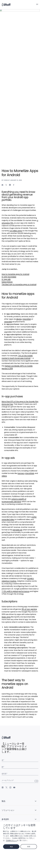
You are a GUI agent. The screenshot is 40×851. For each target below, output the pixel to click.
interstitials (29, 473)
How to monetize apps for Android (15, 274)
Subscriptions (7, 282)
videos (4, 476)
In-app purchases (9, 277)
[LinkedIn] (2, 787)
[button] (37, 4)
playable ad (17, 530)
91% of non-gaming (29, 609)
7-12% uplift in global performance (15, 591)
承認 (11, 847)
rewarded (8, 321)
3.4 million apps (16, 231)
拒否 (28, 847)
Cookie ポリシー (11, 840)
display (19, 319)
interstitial (27, 319)
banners (21, 473)
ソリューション (8, 810)
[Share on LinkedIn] (10, 185)
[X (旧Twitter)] (6, 787)
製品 (3, 801)
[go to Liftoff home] (6, 4)
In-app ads (6, 279)
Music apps (6, 617)
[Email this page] (2, 185)
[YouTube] (14, 787)
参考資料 (5, 819)
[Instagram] (10, 787)
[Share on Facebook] (13, 185)
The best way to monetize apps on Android (19, 284)
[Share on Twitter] (6, 185)
